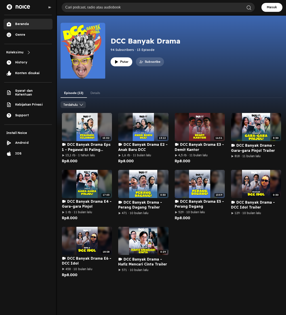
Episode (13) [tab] (73, 93)
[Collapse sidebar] (49, 7)
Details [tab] (95, 93)
